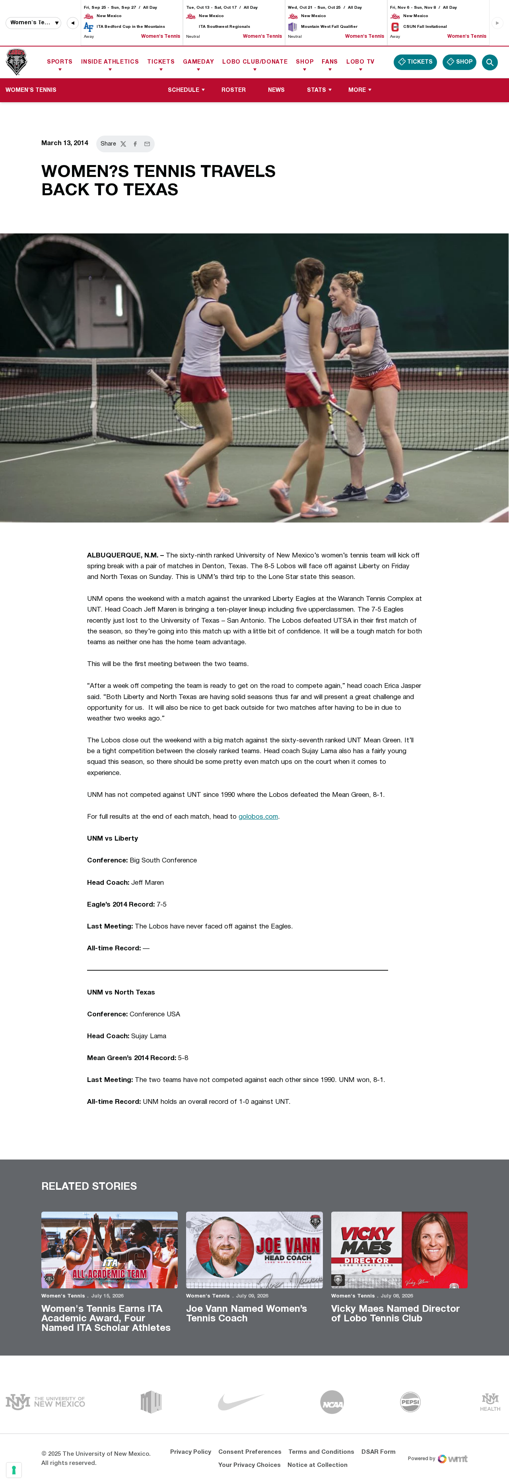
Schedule (183, 90)
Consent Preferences (250, 1452)
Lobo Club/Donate (255, 62)
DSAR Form (378, 1452)
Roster (233, 90)
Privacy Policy (190, 1452)
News (276, 90)
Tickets (161, 62)
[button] (73, 23)
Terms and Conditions (321, 1452)
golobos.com (258, 817)
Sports (60, 62)
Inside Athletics (110, 62)
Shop (304, 62)
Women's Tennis (63, 1296)
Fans (330, 62)
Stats (316, 90)
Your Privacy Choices (249, 1465)
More (357, 90)
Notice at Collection (318, 1465)
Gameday (198, 62)
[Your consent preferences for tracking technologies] (13, 1470)
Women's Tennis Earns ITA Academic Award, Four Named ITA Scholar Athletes (106, 1319)
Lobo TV (360, 62)
